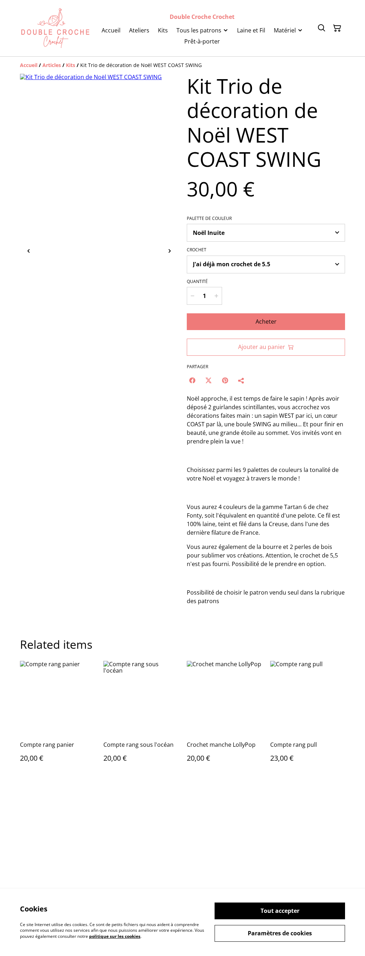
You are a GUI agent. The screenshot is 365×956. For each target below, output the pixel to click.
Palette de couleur (209, 218)
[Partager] (241, 380)
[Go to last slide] (28, 251)
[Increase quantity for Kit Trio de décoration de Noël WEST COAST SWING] (216, 296)
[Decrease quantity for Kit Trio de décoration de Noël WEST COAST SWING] (192, 296)
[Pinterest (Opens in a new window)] (225, 380)
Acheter (266, 321)
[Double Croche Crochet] (55, 28)
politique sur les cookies (114, 936)
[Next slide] (169, 251)
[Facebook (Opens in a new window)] (192, 380)
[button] (50, 251)
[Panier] (337, 28)
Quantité (197, 281)
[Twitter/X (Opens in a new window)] (208, 380)
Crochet (196, 249)
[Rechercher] (321, 28)
